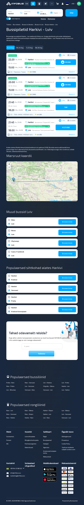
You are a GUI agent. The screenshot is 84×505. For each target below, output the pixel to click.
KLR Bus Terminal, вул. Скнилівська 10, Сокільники (48, 110)
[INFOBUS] (15, 3)
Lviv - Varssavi (29, 386)
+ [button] (9, 164)
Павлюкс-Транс (20, 72)
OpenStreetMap (66, 200)
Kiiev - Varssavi (30, 383)
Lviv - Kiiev (46, 418)
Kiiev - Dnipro (29, 414)
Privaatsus (65, 440)
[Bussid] (33, 4)
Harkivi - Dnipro (48, 410)
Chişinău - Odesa (48, 386)
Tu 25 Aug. (29, 48)
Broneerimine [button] (67, 222)
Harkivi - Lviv (66, 386)
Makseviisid (47, 457)
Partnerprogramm (30, 444)
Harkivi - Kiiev (29, 418)
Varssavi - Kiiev (30, 390)
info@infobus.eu (15, 473)
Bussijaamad (47, 440)
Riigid (45, 436)
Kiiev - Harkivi (10, 418)
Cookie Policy (66, 444)
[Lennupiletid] (45, 4)
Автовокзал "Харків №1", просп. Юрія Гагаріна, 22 (51, 102)
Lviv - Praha (65, 383)
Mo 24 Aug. (20, 48)
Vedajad (45, 444)
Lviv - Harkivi (66, 390)
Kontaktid (10, 463)
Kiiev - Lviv (9, 410)
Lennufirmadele (30, 436)
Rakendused (29, 447)
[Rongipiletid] (39, 4)
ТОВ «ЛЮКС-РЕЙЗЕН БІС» (23, 114)
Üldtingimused (66, 436)
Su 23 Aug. (10, 48)
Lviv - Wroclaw (11, 390)
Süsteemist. (10, 436)
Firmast (8, 440)
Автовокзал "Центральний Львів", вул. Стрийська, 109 (49, 130)
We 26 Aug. (39, 48)
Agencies (46, 447)
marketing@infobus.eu (17, 476)
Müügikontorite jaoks (32, 440)
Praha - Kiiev (10, 383)
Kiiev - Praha (10, 386)
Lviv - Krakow (47, 383)
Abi (7, 444)
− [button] (9, 167)
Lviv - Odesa (65, 410)
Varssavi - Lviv (48, 390)
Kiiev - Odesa (29, 410)
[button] (51, 4)
